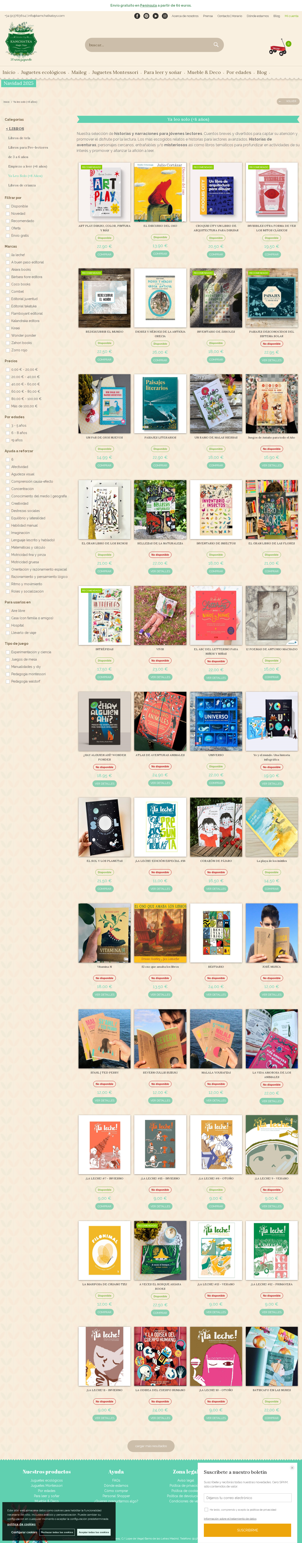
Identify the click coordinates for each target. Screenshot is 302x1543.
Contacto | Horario (230, 16)
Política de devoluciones (186, 1496)
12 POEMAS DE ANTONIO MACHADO (272, 649)
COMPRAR (104, 254)
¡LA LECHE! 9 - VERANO (272, 1178)
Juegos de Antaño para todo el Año (271, 437)
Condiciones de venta (185, 1501)
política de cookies (21, 1524)
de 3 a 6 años (18, 157)
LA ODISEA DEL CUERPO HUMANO (160, 1390)
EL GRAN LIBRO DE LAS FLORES (271, 543)
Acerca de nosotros (185, 16)
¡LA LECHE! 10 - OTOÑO (216, 1390)
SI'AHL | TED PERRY (105, 1072)
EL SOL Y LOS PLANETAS (105, 861)
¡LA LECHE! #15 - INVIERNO (160, 1178)
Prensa (208, 16)
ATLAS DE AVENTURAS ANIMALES (160, 755)
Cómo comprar (116, 1491)
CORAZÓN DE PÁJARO (216, 861)
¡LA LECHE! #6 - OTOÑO (216, 1178)
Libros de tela (19, 138)
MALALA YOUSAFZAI (216, 1072)
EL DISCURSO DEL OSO (160, 226)
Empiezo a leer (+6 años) (27, 166)
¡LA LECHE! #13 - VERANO (216, 1284)
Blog (276, 16)
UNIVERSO (216, 755)
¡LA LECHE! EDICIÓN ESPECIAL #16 (160, 861)
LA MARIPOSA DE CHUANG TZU (104, 1284)
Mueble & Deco (47, 1501)
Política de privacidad (186, 1485)
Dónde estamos (258, 16)
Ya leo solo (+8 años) (25, 176)
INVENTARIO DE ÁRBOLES (216, 331)
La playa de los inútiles (272, 861)
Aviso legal (185, 1480)
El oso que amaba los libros (160, 966)
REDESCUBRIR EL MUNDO (104, 331)
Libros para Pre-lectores (28, 147)
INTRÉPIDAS (104, 649)
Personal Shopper (116, 1496)
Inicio (9, 72)
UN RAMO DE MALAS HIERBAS (216, 437)
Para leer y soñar (46, 1496)
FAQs (116, 1480)
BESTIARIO (216, 966)
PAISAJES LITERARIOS (160, 437)
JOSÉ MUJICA (272, 966)
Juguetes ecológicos (46, 1480)
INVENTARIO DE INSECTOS (216, 543)
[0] (277, 46)
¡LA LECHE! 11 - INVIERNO (104, 1390)
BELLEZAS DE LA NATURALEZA (160, 543)
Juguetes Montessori (115, 72)
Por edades (46, 1491)
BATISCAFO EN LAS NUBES (272, 1390)
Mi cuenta (291, 16)
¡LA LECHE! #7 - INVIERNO (104, 1178)
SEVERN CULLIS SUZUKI (160, 1072)
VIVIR (160, 649)
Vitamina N (104, 966)
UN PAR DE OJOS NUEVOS (104, 437)
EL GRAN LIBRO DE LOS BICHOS (105, 543)
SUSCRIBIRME (247, 1530)
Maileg (78, 72)
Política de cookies (186, 1491)
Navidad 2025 (19, 83)
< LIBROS (15, 128)
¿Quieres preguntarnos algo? (116, 1501)
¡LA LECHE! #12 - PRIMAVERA (272, 1284)
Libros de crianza (22, 185)
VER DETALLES (271, 360)
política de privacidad (263, 1509)
